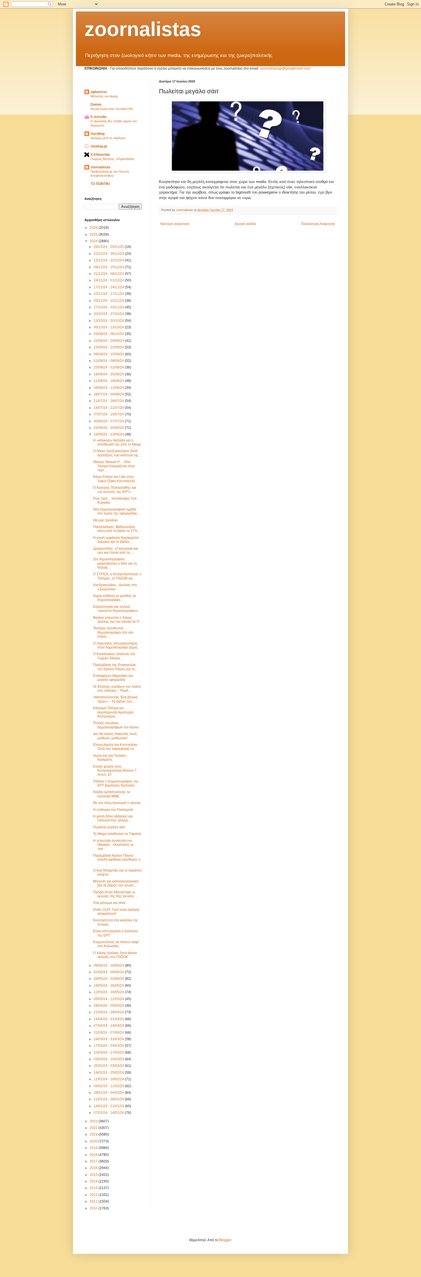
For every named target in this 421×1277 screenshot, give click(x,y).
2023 (94, 1121)
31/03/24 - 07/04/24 (109, 1032)
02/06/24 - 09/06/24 (109, 972)
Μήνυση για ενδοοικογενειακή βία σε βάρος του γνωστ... (116, 883)
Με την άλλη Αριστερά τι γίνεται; (117, 803)
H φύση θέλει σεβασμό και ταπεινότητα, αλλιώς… (113, 818)
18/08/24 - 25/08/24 (109, 374)
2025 (94, 234)
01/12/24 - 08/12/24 (109, 274)
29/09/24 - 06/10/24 (109, 334)
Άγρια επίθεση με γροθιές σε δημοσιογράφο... (114, 598)
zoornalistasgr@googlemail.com (285, 68)
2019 (94, 1148)
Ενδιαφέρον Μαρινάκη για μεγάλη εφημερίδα (113, 678)
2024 (94, 241)
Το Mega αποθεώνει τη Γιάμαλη (117, 834)
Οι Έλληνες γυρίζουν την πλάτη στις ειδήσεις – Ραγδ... (117, 689)
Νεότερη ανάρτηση (174, 224)
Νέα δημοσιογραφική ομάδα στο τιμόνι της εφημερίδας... (116, 511)
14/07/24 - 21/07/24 (109, 408)
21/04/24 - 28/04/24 (109, 1012)
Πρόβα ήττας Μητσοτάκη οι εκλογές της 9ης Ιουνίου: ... (115, 894)
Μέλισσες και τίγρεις (104, 96)
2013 (94, 1188)
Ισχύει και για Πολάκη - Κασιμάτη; (110, 758)
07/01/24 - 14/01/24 (109, 1113)
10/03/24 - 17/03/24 (109, 1053)
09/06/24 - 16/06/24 (109, 965)
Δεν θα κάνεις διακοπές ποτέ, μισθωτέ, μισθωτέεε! (115, 736)
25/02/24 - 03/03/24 (109, 1066)
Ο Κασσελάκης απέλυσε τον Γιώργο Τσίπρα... (114, 656)
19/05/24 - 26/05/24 (109, 986)
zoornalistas (142, 29)
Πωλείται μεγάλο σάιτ (109, 827)
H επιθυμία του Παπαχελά (113, 810)
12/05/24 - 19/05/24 (109, 992)
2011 (94, 1201)
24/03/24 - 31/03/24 (109, 1039)
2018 (94, 1155)
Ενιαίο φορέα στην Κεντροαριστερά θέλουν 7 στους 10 (115, 770)
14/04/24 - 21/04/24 (109, 1019)
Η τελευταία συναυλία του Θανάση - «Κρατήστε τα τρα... (113, 845)
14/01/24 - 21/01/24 (109, 1106)
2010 (94, 1208)
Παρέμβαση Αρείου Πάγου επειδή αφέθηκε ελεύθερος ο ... (117, 860)
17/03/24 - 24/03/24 (109, 1046)
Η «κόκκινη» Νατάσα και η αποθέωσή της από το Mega (117, 442)
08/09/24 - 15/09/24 (109, 354)
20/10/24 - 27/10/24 (109, 314)
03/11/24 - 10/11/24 (109, 301)
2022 (94, 1128)
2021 (94, 1134)
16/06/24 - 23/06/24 (109, 434)
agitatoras (99, 92)
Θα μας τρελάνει (105, 520)
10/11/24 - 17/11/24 (109, 294)
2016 (94, 1168)
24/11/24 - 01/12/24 (109, 280)
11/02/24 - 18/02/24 (109, 1079)
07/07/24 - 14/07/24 (109, 414)
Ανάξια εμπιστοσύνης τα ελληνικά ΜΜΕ (111, 794)
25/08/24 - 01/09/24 (109, 367)
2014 (94, 1181)
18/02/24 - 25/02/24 (109, 1073)
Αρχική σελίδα (245, 224)
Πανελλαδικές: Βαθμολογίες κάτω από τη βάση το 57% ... (117, 529)
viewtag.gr (99, 146)
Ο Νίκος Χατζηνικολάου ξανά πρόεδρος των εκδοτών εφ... (116, 453)
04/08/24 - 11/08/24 (109, 388)
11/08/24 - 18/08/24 (109, 381)
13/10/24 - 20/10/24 (109, 321)
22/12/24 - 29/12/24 (109, 254)
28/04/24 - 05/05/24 (109, 1006)
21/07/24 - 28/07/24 (109, 401)
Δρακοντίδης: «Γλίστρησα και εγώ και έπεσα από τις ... (115, 551)
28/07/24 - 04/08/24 (109, 394)
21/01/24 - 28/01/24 (109, 1099)
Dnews (96, 105)
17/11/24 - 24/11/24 (109, 287)
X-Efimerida (100, 155)
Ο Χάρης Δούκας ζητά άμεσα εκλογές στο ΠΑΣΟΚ (115, 955)
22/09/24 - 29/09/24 (109, 341)
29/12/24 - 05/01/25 (109, 247)
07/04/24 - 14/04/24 (109, 1026)
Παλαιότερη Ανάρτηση (318, 224)
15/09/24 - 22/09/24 (109, 347)
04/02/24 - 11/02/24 (109, 1086)
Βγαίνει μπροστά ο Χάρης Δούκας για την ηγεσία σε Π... (117, 620)
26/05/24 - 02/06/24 (109, 979)
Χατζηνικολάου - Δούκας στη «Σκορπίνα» (115, 587)
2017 (94, 1161)
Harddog (98, 134)
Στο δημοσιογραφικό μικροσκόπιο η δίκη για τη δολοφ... (115, 563)
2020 (94, 1141)
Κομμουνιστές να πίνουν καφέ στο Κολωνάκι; (116, 944)
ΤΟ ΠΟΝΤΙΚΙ (100, 184)
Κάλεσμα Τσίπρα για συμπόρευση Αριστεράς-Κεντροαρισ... (114, 712)
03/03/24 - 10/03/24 (109, 1059)
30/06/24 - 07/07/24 (109, 421)
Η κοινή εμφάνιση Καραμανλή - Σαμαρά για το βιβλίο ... (117, 540)
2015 (94, 1175)
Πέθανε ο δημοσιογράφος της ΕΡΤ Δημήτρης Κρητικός (116, 783)
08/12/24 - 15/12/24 (109, 267)
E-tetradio (99, 117)
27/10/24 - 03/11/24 (109, 307)
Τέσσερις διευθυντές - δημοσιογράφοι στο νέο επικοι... (113, 632)
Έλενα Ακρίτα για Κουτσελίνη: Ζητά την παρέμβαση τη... (115, 747)
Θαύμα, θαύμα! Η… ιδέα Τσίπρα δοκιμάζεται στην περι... (114, 466)
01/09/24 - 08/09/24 (109, 361)
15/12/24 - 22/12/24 (109, 260)
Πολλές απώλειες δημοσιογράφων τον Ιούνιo (116, 725)
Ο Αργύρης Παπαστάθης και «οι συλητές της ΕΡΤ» (114, 490)
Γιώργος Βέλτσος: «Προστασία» (112, 159)
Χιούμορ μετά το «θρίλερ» (108, 138)
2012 (94, 1195)
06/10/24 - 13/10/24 (109, 327)
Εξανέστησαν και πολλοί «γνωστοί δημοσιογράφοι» (115, 609)
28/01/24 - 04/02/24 (109, 1093)
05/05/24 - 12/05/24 (109, 999)
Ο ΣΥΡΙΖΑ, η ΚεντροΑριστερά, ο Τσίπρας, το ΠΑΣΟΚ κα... (117, 576)
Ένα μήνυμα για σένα (109, 903)
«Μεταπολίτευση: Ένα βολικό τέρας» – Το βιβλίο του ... (115, 699)
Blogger (225, 1240)
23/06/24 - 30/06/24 (109, 428)
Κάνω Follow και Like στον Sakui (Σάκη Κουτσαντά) (114, 479)
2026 (94, 228)
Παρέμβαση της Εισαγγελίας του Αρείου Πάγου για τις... (115, 667)
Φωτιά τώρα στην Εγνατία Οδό (112, 109)
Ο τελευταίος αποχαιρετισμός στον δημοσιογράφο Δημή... (116, 645)
